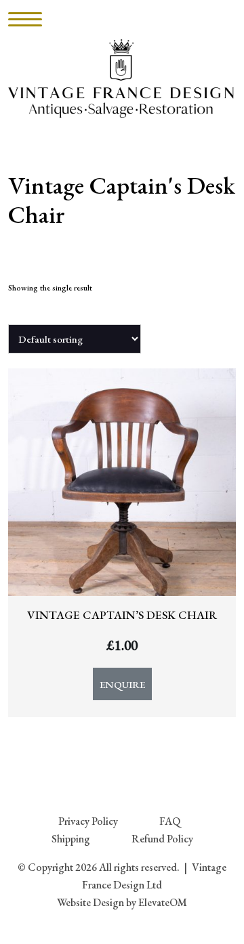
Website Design (90, 902)
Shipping (71, 839)
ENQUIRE (122, 684)
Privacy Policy (88, 821)
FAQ (169, 821)
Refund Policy (162, 839)
